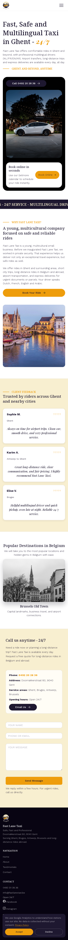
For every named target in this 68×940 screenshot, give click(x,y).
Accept (19, 932)
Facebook (11, 902)
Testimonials (9, 867)
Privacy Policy (22, 925)
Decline (49, 932)
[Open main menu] (61, 5)
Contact (7, 872)
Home (6, 856)
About (6, 862)
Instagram (11, 909)
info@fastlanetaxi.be (14, 892)
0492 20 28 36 (28, 675)
